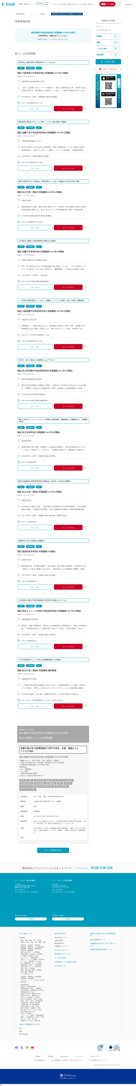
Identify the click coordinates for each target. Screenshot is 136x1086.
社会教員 (30, 945)
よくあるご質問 (82, 4)
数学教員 (23, 947)
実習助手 (31, 956)
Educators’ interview (61, 950)
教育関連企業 (25, 985)
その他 (36, 980)
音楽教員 (33, 954)
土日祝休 (37, 997)
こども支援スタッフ (27, 974)
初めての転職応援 (66, 780)
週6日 (41, 999)
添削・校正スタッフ (27, 966)
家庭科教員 (37, 948)
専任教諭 (23, 976)
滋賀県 (21, 427)
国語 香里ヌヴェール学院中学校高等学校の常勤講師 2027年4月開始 (49, 611)
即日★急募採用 (34, 1004)
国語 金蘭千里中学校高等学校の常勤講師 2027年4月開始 (43, 132)
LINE (27, 1047)
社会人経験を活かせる (45, 786)
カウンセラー (25, 957)
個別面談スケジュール (63, 954)
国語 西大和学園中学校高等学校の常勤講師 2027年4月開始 (44, 371)
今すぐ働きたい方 (25, 933)
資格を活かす (36, 995)
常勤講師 (30, 68)
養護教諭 (30, 950)
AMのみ (23, 997)
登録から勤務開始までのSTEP (29, 1024)
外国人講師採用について (97, 939)
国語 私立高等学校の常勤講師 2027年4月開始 (38, 432)
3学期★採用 (39, 1001)
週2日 (42, 1017)
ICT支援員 (24, 956)
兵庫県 (21, 665)
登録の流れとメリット (29, 4)
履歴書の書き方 (59, 943)
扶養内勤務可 (40, 1015)
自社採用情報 (25, 990)
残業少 (23, 1017)
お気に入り (75, 4)
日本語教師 (37, 965)
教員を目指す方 (60, 933)
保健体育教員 (25, 954)
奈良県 (21, 366)
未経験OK (52, 783)
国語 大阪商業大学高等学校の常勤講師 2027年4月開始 (42, 73)
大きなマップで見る (20, 915)
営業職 (31, 972)
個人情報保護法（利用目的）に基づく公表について (66, 1060)
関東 (22, 940)
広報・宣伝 (24, 968)
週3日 (32, 1001)
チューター (24, 961)
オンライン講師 (36, 963)
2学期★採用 (24, 1004)
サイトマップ (79, 1056)
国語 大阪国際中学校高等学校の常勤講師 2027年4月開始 (43, 311)
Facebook (16, 1047)
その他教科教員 (39, 947)
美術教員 (40, 954)
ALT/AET (38, 961)
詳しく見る (35, 109)
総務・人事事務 (36, 970)
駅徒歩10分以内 (25, 993)
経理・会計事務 (25, 970)
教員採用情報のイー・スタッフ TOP (21, 14)
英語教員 (23, 945)
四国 (40, 942)
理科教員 (37, 945)
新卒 (60, 783)
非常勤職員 (31, 978)
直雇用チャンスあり (27, 1020)
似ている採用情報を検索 (53, 850)
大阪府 (21, 68)
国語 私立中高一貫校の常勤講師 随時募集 (37, 670)
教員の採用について (61, 937)
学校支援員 (37, 966)
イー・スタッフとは (55, 4)
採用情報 (20, 4)
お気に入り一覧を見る (109, 69)
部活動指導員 (34, 957)
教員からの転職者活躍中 (28, 986)
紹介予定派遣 (25, 1008)
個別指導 (31, 961)
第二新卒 (68, 783)
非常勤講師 (37, 976)
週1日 (37, 1017)
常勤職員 (23, 978)
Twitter (21, 1047)
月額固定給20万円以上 (28, 992)
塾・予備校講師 (25, 963)
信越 (31, 942)
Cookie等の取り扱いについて (97, 1060)
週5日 (22, 1001)
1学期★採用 (24, 1002)
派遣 (37, 1006)
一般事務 (31, 968)
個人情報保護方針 (40, 1060)
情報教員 (30, 948)
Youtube (32, 1047)
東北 (27, 942)
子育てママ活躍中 (61, 786)
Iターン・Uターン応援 (28, 786)
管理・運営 (24, 972)
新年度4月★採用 (26, 783)
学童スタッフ (25, 959)
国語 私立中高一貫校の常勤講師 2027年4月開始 (39, 192)
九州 (34, 940)
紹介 (39, 68)
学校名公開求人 (40, 783)
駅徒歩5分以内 (36, 993)
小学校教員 (36, 952)
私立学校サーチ (60, 966)
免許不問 (37, 1020)
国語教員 (38, 780)
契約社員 (23, 982)
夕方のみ (34, 1019)
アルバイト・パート (27, 980)
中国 (35, 942)
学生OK (35, 999)
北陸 (44, 942)
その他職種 (33, 959)
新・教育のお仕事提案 (66, 4)
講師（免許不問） (26, 952)
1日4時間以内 (30, 1017)
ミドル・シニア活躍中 (28, 789)
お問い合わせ (90, 4)
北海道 (39, 940)
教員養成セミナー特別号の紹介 (66, 962)
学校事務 (23, 948)
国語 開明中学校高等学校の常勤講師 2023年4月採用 (43, 757)
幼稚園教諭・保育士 (27, 965)
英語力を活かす (25, 995)
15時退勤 (30, 997)
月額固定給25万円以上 (37, 990)
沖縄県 (23, 942)
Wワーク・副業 (25, 1019)
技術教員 (23, 950)
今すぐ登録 (110, 4)
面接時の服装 (59, 940)
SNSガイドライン (96, 1056)
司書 (36, 956)
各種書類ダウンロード (61, 946)
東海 (26, 940)
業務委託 (38, 988)
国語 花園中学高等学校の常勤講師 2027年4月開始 (40, 251)
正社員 (42, 980)
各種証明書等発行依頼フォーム (101, 949)
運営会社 (37, 1056)
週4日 (27, 1001)
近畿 (22, 780)
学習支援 (41, 959)
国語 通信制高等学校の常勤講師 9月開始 (36, 551)
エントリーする (68, 109)
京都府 (21, 246)
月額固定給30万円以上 (28, 988)
